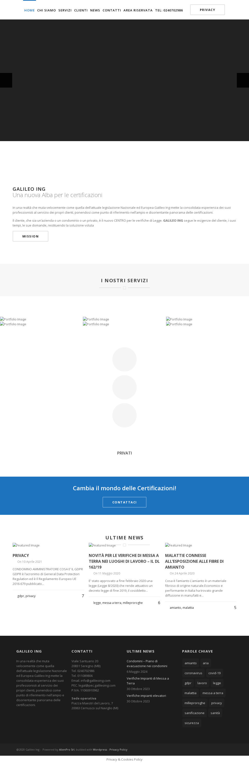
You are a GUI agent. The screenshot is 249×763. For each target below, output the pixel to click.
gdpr (188, 683)
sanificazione (195, 713)
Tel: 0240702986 (169, 10)
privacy (216, 703)
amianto (191, 663)
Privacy (207, 10)
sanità (215, 713)
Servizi (65, 10)
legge (217, 683)
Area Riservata (138, 10)
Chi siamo (46, 10)
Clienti (81, 10)
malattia (190, 693)
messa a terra (213, 693)
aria (206, 663)
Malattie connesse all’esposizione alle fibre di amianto (194, 561)
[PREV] (6, 80)
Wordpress (100, 749)
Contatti (112, 10)
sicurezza (192, 723)
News (95, 10)
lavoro (202, 683)
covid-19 (214, 673)
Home (29, 10)
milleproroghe (195, 703)
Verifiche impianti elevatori (146, 695)
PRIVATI (124, 453)
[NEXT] (243, 80)
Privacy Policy (118, 749)
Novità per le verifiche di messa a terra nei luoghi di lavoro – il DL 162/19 (124, 561)
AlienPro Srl (66, 749)
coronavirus (193, 673)
